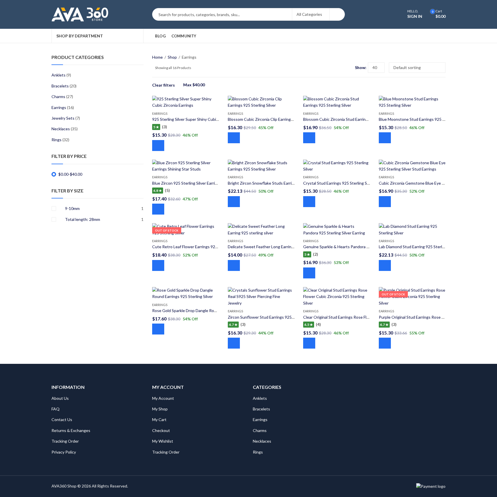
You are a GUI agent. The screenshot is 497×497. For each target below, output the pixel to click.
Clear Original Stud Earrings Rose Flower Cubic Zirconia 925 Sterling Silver (369, 317)
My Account (163, 398)
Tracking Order (65, 441)
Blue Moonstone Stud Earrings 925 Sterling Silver (423, 119)
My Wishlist (162, 441)
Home (157, 57)
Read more (158, 265)
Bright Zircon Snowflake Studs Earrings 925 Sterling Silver (280, 183)
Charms (58, 96)
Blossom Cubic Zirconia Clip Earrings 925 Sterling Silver (277, 119)
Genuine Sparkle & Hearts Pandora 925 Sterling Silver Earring (357, 246)
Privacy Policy (63, 452)
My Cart (159, 419)
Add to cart (158, 145)
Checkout (161, 430)
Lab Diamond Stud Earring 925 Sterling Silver (418, 246)
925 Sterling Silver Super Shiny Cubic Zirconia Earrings (200, 119)
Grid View (340, 67)
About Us (60, 398)
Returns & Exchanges (70, 430)
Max (194, 84)
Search (337, 14)
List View (348, 67)
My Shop (160, 408)
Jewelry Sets (62, 118)
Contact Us (61, 419)
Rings (56, 139)
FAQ (55, 408)
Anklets (58, 74)
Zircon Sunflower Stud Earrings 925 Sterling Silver (272, 317)
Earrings (159, 113)
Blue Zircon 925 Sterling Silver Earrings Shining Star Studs (203, 183)
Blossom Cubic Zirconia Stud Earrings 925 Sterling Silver (353, 119)
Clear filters (163, 85)
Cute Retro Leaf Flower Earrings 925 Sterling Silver (197, 246)
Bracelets (60, 85)
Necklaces (60, 128)
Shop (172, 57)
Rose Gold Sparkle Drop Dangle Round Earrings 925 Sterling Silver (211, 310)
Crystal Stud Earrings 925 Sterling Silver (338, 183)
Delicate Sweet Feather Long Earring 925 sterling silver (277, 246)
